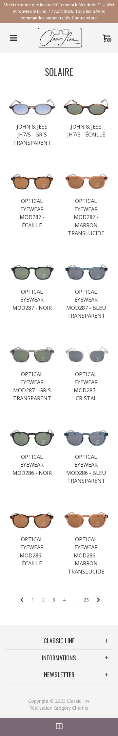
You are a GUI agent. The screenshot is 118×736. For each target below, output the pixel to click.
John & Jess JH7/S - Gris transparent (32, 134)
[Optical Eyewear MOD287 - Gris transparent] (32, 355)
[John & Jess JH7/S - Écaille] (86, 107)
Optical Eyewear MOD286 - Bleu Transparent (86, 468)
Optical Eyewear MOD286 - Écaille (32, 551)
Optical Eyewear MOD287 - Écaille (32, 213)
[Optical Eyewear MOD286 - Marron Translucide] (86, 520)
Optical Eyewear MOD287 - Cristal (86, 386)
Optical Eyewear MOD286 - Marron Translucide (86, 555)
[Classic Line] (60, 37)
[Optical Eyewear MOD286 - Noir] (32, 438)
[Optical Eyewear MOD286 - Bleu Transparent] (86, 438)
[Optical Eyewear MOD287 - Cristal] (86, 355)
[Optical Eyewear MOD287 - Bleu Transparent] (86, 272)
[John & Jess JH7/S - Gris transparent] (32, 107)
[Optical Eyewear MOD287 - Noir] (32, 272)
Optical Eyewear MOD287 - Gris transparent (32, 386)
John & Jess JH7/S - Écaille (86, 130)
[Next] (98, 600)
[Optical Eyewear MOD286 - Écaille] (32, 520)
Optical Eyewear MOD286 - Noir (32, 465)
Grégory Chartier (71, 708)
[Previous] (21, 600)
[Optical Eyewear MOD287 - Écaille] (32, 182)
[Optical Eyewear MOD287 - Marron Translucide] (86, 182)
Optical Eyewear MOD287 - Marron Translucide (86, 217)
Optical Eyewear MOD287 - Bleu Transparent (86, 303)
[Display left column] (59, 727)
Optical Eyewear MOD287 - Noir (32, 299)
